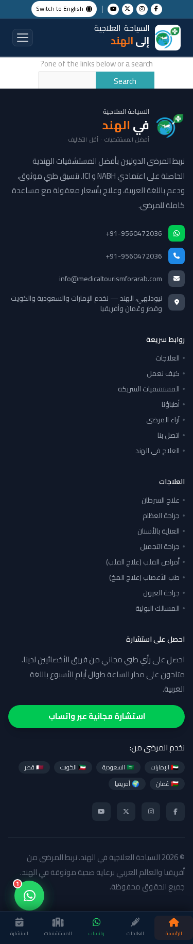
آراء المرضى (163, 420)
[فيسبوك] (175, 811)
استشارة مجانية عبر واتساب (96, 716)
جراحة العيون (161, 593)
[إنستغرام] (151, 811)
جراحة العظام (161, 515)
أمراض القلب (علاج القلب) (143, 562)
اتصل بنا (168, 435)
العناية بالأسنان (158, 531)
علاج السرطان (161, 500)
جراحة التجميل (160, 546)
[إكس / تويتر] (127, 9)
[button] (22, 37)
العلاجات (167, 358)
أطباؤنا (171, 404)
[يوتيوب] (101, 811)
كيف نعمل (163, 373)
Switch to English (59, 8)
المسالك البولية (157, 608)
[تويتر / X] (126, 811)
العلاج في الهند (157, 450)
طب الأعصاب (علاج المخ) (144, 577)
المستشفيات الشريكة (149, 389)
